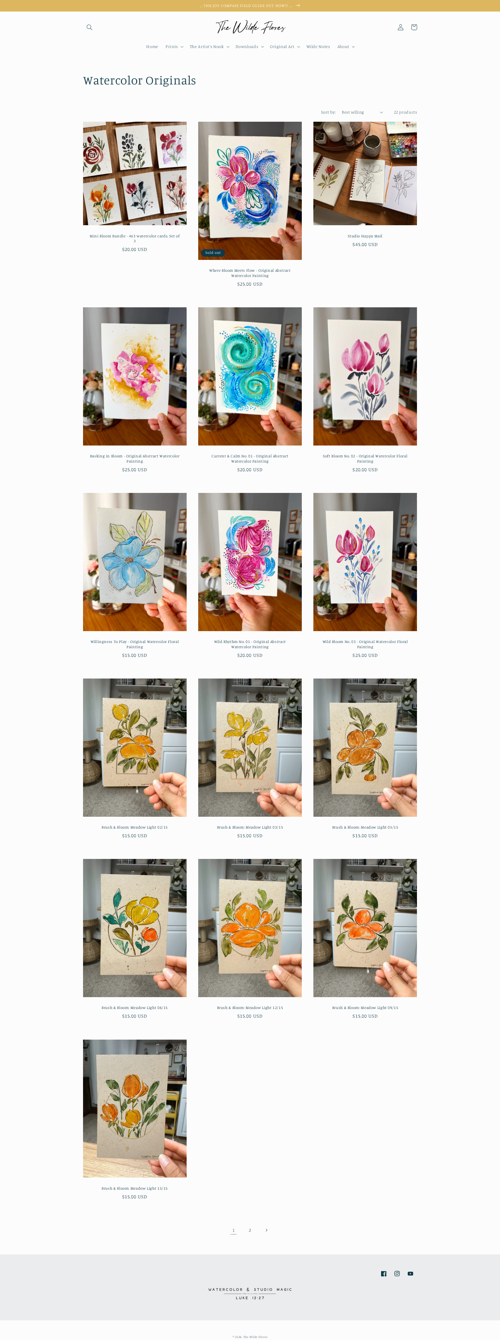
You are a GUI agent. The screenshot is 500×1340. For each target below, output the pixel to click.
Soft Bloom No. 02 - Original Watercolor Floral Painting (365, 458)
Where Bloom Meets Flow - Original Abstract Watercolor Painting (250, 273)
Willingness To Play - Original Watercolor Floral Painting (135, 644)
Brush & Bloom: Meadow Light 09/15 (365, 1007)
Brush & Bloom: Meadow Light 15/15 (135, 1188)
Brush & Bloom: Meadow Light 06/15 (135, 1007)
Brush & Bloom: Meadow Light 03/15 (250, 827)
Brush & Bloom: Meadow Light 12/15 (250, 1007)
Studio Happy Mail (365, 236)
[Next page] (266, 1230)
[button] (89, 27)
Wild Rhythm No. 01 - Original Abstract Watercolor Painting (250, 644)
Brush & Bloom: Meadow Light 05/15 (365, 827)
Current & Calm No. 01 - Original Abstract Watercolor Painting (250, 458)
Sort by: (328, 112)
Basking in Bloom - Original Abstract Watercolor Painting (135, 458)
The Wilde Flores (255, 1337)
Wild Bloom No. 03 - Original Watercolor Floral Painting (365, 644)
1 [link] (233, 1230)
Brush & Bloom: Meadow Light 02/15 (135, 827)
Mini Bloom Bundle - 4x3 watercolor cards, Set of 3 (135, 238)
